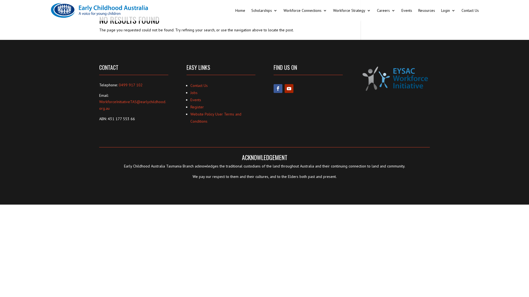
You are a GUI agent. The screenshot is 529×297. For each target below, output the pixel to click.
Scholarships (261, 10)
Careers (383, 10)
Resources (426, 10)
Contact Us (470, 10)
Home (240, 10)
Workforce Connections (303, 10)
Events (406, 10)
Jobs (194, 92)
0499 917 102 (131, 84)
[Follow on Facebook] (278, 88)
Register (197, 107)
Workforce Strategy (349, 10)
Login (445, 10)
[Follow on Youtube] (289, 88)
